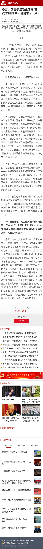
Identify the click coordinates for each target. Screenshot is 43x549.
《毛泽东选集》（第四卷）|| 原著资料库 (19, 333)
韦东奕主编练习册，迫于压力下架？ (15, 519)
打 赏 (21, 321)
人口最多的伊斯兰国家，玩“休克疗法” (17, 462)
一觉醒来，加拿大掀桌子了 (13, 471)
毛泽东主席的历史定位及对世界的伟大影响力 (22, 337)
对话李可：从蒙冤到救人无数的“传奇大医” (10, 419)
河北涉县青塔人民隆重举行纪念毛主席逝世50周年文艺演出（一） (16, 481)
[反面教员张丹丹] (11, 392)
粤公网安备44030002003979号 (16, 543)
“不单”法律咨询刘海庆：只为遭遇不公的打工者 (31, 419)
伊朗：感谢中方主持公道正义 (14, 528)
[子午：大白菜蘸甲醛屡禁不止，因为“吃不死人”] (31, 392)
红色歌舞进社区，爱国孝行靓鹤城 (16, 490)
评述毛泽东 (13, 3)
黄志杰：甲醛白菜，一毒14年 (14, 452)
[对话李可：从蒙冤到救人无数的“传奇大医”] (11, 410)
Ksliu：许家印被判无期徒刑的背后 (16, 499)
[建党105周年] (21, 378)
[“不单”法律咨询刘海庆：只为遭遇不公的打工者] (31, 410)
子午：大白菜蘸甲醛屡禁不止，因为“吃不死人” (31, 400)
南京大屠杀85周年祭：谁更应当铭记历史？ (21, 348)
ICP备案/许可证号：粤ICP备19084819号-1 (18, 540)
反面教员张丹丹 (8, 399)
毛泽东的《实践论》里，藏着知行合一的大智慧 (23, 363)
